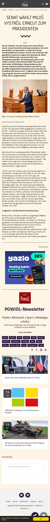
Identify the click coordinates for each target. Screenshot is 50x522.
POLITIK (11, 10)
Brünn (5, 345)
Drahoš (26, 337)
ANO (32, 341)
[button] (3, 4)
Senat (5, 337)
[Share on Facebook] (32, 350)
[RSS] (45, 350)
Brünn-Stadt (15, 345)
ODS (19, 337)
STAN (33, 337)
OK (41, 519)
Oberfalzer (15, 341)
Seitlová (41, 337)
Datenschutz (24, 508)
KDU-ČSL (6, 341)
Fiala (41, 345)
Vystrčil (12, 337)
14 (7, 360)
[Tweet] (36, 350)
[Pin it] (41, 350)
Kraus (39, 341)
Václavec (25, 341)
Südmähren (32, 345)
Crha (23, 345)
